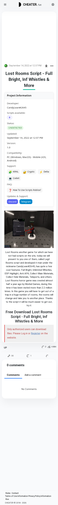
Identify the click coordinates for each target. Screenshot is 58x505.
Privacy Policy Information (39, 496)
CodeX (14, 178)
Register (35, 333)
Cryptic (29, 172)
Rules (8, 493)
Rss (7, 499)
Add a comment (33, 375)
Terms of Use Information (16, 496)
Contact (15, 493)
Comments (13, 375)
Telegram (26, 201)
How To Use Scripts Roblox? (25, 190)
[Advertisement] (29, 38)
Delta (44, 172)
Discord (12, 201)
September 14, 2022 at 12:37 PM (25, 65)
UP (5, 347)
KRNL (13, 172)
